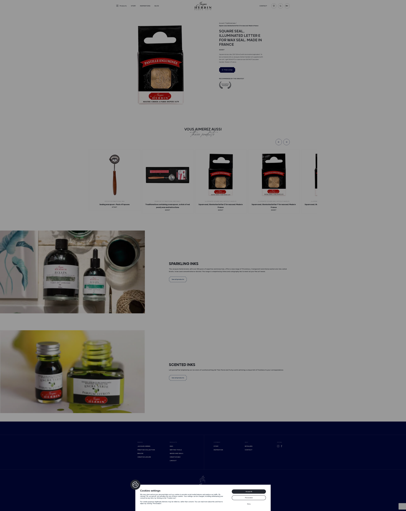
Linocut (173, 461)
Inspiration (218, 450)
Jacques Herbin (143, 446)
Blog (157, 6)
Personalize (249, 498)
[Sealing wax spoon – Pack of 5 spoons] (114, 175)
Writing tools (176, 450)
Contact (263, 6)
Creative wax (175, 457)
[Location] (273, 5)
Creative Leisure (144, 457)
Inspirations (145, 6)
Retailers (248, 446)
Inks (171, 446)
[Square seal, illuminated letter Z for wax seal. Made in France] (220, 175)
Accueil (221, 23)
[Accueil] (203, 6)
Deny (249, 504)
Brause (140, 453)
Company (217, 442)
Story (133, 6)
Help (246, 442)
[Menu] (117, 6)
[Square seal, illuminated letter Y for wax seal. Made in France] (273, 175)
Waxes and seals (176, 453)
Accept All (249, 491)
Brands (140, 442)
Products (173, 442)
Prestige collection (146, 450)
